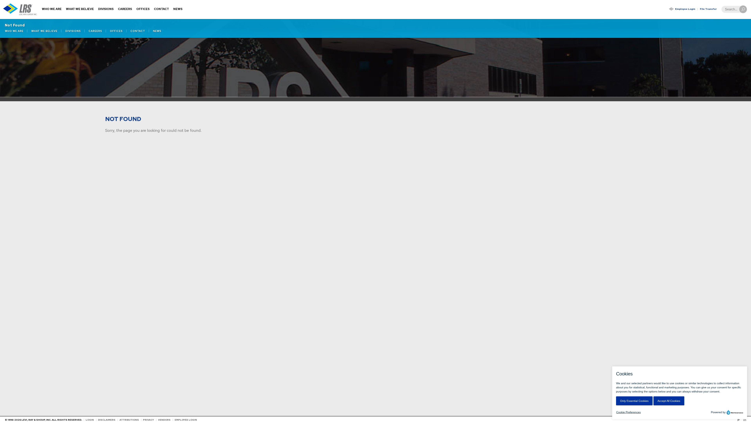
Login (90, 420)
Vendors (164, 420)
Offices (143, 9)
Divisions (106, 9)
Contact (161, 9)
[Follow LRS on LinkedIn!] (744, 420)
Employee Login (685, 9)
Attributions (129, 420)
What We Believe (80, 9)
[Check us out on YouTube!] (739, 420)
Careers (125, 9)
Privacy (148, 420)
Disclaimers (106, 420)
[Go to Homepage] (20, 9)
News (177, 9)
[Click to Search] (743, 9)
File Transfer (708, 9)
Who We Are (52, 9)
